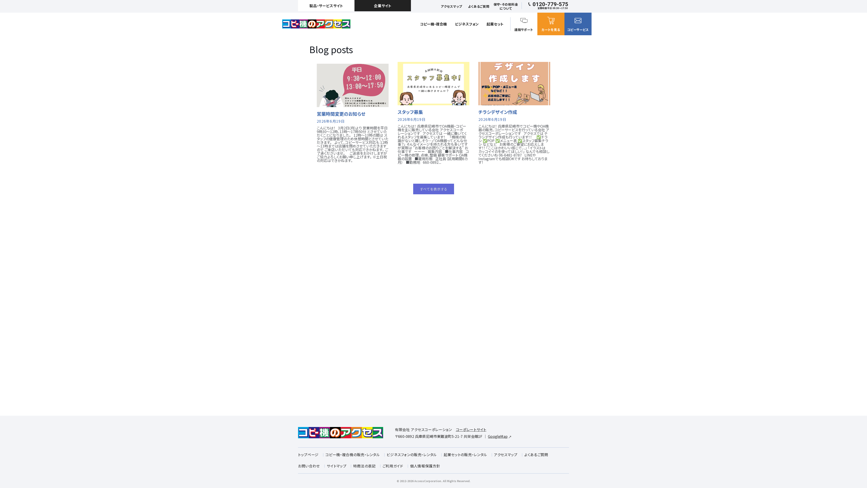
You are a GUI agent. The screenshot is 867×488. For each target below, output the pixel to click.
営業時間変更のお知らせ (341, 114)
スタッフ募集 (410, 112)
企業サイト (383, 5)
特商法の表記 (364, 466)
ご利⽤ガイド (392, 466)
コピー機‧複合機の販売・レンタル (352, 454)
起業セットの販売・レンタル (465, 454)
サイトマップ (336, 466)
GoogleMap (498, 436)
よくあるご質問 (536, 454)
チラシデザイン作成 (497, 112)
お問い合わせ (309, 466)
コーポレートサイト (471, 429)
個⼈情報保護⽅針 (425, 466)
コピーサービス (578, 29)
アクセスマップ (505, 454)
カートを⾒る (551, 29)
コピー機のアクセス (316, 23)
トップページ (308, 454)
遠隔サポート (523, 29)
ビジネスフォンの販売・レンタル (412, 454)
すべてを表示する (433, 189)
